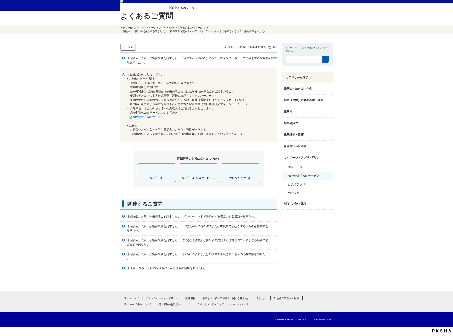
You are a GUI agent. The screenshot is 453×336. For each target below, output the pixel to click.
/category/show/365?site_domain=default (329, 146)
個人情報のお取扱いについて (174, 304)
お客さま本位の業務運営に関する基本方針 (226, 298)
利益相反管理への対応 (286, 298)
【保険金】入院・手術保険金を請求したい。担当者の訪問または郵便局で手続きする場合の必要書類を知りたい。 (196, 256)
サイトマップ (131, 298)
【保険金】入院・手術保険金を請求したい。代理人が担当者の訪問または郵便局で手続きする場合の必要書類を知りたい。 (197, 228)
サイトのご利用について (137, 304)
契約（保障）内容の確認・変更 (303, 100)
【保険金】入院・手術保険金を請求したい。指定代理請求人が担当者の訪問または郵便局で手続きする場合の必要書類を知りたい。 (197, 242)
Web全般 (294, 193)
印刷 (274, 47)
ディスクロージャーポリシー (162, 298)
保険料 (288, 111)
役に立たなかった (240, 177)
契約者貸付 (291, 123)
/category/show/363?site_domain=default (329, 100)
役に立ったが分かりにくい (199, 177)
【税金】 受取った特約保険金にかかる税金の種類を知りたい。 (167, 268)
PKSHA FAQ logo (441, 331)
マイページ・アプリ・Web (159, 27)
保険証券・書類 (294, 134)
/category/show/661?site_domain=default (329, 111)
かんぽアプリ (296, 184)
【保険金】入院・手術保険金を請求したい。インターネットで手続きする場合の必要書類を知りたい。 (192, 216)
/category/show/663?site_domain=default (329, 134)
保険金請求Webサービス (191, 27)
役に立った (157, 177)
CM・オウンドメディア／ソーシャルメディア (223, 304)
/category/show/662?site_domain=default (329, 123)
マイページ (295, 167)
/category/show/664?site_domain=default (329, 204)
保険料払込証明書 (295, 146)
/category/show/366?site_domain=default (329, 157)
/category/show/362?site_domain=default (329, 88)
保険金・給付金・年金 (298, 88)
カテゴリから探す (130, 27)
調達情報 (190, 298)
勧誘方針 (262, 298)
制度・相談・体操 (295, 203)
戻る (130, 46)
